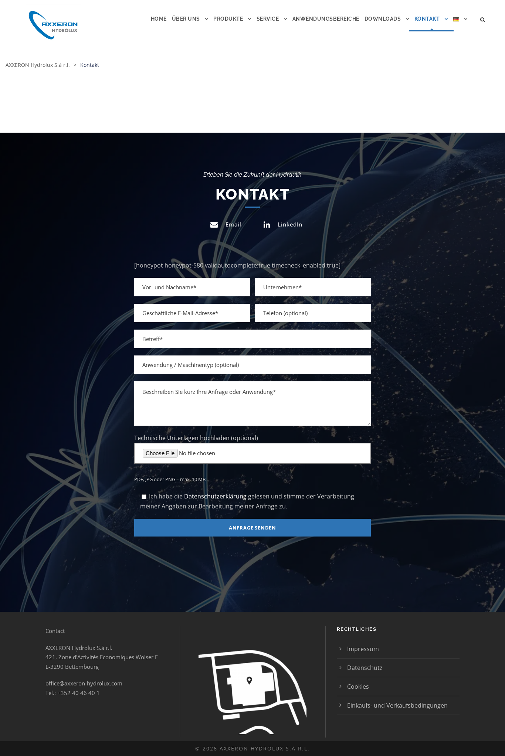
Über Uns (186, 19)
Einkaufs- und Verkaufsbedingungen (397, 705)
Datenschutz (365, 668)
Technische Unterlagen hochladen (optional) (196, 438)
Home (159, 19)
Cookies (358, 686)
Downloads (383, 19)
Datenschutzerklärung (215, 496)
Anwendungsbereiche (325, 19)
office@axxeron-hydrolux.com (83, 683)
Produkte (228, 19)
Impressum (363, 649)
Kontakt (427, 19)
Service (268, 19)
